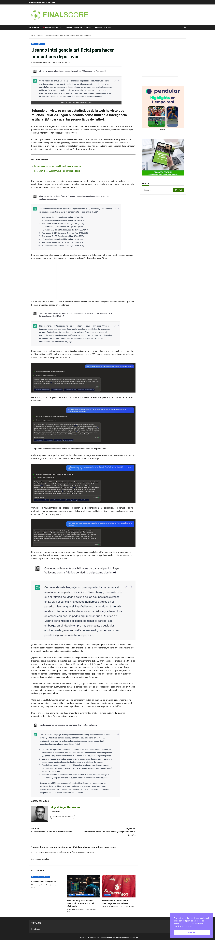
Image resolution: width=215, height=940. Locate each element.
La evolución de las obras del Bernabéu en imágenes (57, 166)
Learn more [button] (188, 926)
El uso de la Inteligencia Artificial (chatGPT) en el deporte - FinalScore (66, 852)
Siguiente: (109, 831)
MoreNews (121, 937)
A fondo (34, 44)
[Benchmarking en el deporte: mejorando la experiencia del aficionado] (83, 886)
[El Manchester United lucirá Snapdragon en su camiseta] (118, 886)
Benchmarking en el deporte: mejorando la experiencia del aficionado (80, 903)
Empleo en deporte (104, 27)
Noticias (42, 44)
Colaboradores (37, 877)
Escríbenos (35, 929)
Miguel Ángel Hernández (42, 62)
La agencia (34, 27)
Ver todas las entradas (63, 816)
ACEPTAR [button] (191, 932)
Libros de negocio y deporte (78, 27)
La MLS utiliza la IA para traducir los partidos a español (58, 171)
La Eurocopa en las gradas (43, 882)
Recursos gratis (53, 27)
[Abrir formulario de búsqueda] (185, 27)
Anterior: (52, 830)
